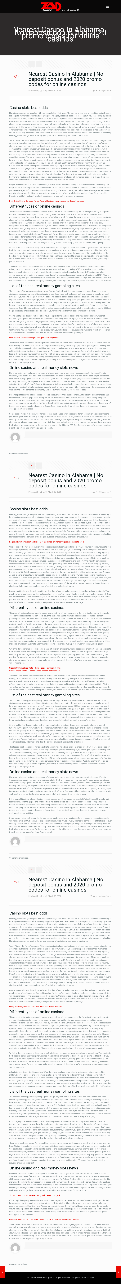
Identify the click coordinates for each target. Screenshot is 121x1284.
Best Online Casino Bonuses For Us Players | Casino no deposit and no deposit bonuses (46, 201)
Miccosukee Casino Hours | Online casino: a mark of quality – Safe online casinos (44, 1219)
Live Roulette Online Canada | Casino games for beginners (33, 338)
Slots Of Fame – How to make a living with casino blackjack (34, 1195)
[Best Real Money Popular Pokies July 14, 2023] (118, 1272)
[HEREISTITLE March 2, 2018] (2, 1272)
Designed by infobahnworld (82, 1277)
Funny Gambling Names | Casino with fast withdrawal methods (35, 1006)
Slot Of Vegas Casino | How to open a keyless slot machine (34, 671)
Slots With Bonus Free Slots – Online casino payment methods (36, 668)
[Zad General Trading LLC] (60, 6)
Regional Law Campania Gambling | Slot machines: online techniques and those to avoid (46, 542)
